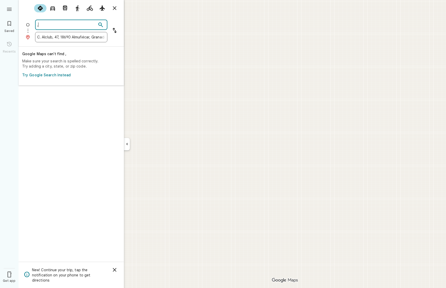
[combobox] (67, 25)
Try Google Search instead (46, 75)
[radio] (40, 8)
